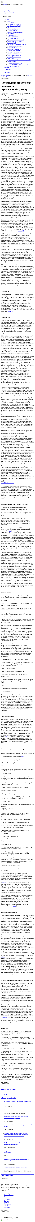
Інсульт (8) (10, 58)
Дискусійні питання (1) (14, 57)
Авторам (6, 67)
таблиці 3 (4, 882)
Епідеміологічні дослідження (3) (16, 44)
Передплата (7, 69)
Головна (6, 10)
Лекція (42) (10, 27)
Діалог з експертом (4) (13, 53)
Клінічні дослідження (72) (15, 32)
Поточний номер (9, 12)
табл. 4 (7, 736)
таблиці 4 (4, 1017)
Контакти (7, 72)
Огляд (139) (10, 23)
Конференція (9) (12, 61)
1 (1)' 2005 (30, 75)
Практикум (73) (12, 30)
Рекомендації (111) (12, 29)
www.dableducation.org (7, 483)
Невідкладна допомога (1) (15, 46)
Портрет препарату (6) (13, 50)
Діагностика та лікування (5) (15, 40)
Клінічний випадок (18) (14, 49)
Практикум (9, 77)
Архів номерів (5, 75)
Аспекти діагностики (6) (14, 52)
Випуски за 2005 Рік (8, 1090)
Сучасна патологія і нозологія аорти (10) (19, 60)
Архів (5, 13)
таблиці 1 (21, 231)
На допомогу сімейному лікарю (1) (17, 64)
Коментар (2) (11, 33)
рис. (10, 531)
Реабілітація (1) (11, 43)
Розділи (8, 21)
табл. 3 (23, 756)
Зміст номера (4, 78)
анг (6, 4)
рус (4, 4)
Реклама (6, 70)
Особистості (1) (11, 47)
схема (14, 906)
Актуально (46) (11, 35)
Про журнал (7, 19)
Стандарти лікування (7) (14, 63)
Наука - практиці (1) (13, 66)
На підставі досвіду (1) (14, 55)
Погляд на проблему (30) (14, 24)
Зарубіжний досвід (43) (14, 26)
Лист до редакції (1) (13, 36)
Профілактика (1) (12, 38)
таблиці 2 (10, 311)
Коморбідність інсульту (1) (15, 41)
